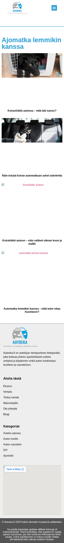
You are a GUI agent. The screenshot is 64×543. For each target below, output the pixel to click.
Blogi (6, 414)
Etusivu (7, 386)
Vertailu (7, 391)
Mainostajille (10, 403)
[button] (54, 8)
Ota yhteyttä (10, 408)
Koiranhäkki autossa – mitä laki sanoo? (32, 110)
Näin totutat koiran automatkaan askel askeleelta (32, 175)
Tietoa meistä (11, 397)
